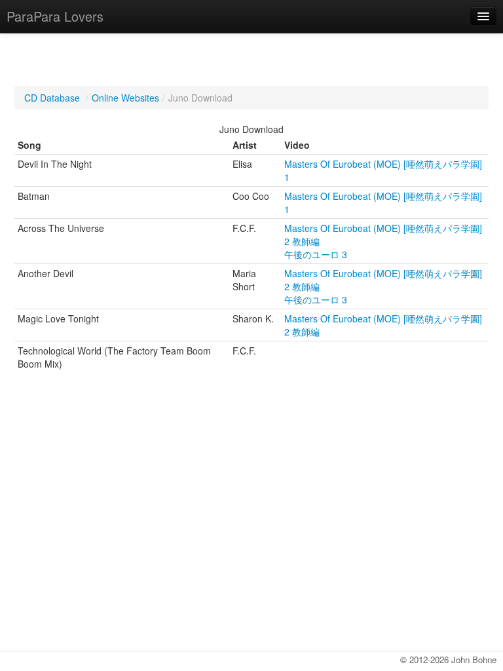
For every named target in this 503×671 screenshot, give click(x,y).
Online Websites (125, 97)
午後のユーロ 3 (315, 254)
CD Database (52, 97)
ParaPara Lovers (55, 16)
